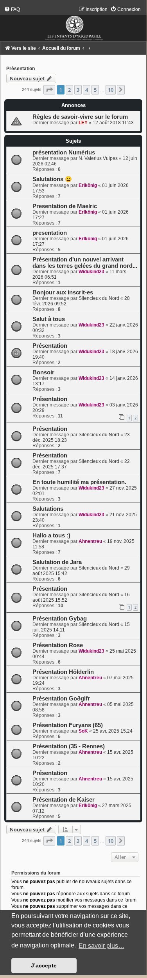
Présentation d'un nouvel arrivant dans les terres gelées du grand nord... (84, 262)
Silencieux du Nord (99, 298)
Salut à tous (48, 319)
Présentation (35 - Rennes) (68, 746)
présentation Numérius (63, 152)
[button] (49, 89)
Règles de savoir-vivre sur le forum (80, 117)
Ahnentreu (90, 541)
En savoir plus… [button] (101, 945)
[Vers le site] (73, 23)
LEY (83, 122)
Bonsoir (43, 372)
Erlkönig (88, 185)
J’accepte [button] (44, 965)
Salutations (47, 509)
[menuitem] (12, 9)
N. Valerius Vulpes (98, 158)
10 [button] (110, 89)
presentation (49, 233)
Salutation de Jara (57, 562)
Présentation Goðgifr (61, 698)
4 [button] (86, 89)
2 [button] (69, 89)
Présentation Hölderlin (63, 672)
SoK (83, 731)
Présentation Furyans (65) (67, 725)
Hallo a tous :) (51, 535)
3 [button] (78, 89)
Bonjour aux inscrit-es (62, 292)
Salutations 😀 (52, 179)
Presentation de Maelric (64, 206)
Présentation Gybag (59, 618)
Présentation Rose (57, 645)
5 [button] (95, 89)
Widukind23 (91, 271)
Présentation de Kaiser (63, 800)
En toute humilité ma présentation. (79, 482)
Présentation (20, 68)
